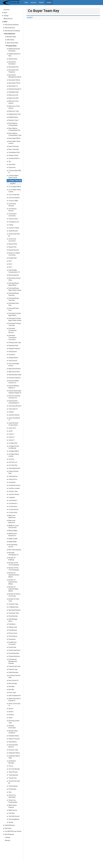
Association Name (14, 80)
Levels (10, 431)
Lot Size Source (13, 509)
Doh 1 (10, 261)
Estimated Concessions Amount (12, 330)
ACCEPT (13, 183)
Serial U (10, 708)
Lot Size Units (12, 512)
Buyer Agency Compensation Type (14, 134)
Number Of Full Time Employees (13, 564)
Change (6, 15)
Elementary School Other (14, 279)
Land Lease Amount (14, 406)
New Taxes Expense (14, 549)
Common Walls (13, 200)
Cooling (10, 225)
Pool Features (12, 636)
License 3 (11, 440)
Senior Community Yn (14, 704)
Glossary (7, 840)
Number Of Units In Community (14, 595)
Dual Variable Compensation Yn (14, 271)
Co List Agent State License (14, 190)
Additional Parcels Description (14, 50)
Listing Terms (12, 479)
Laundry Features (14, 415)
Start (26, 2)
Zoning (10, 822)
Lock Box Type (13, 491)
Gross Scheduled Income (13, 364)
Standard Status (13, 736)
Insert (5, 12)
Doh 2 (10, 264)
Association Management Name (14, 76)
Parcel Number (13, 616)
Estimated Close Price (13, 309)
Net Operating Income (12, 545)
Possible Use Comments (12, 643)
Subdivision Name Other (14, 757)
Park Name (11, 624)
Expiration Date (13, 345)
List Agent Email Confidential (13, 447)
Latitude (11, 412)
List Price (11, 459)
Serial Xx (11, 714)
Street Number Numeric (13, 746)
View (10, 792)
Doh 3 (10, 267)
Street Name (12, 742)
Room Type (12, 692)
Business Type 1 (13, 120)
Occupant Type (13, 604)
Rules (5, 21)
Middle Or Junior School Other (13, 526)
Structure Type (13, 750)
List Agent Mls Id (13, 451)
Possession (12, 639)
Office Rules (10, 40)
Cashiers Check (13, 155)
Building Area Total (14, 114)
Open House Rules (12, 43)
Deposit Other (12, 244)
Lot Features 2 (13, 503)
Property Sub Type (14, 666)
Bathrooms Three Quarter (14, 107)
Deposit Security (13, 250)
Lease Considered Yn (14, 419)
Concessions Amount (12, 210)
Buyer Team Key (13, 149)
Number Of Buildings (11, 559)
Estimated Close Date (13, 304)
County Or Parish (13, 228)
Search (41, 2)
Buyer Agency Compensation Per (14, 129)
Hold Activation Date (14, 374)
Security (33, 2)
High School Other (14, 371)
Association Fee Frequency (13, 71)
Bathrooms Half (13, 98)
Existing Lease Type (14, 342)
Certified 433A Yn (14, 158)
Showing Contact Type (13, 722)
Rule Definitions (10, 34)
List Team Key (12, 465)
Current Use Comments (12, 240)
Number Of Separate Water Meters (13, 589)
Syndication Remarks (12, 762)
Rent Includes (12, 683)
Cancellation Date (14, 152)
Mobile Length (12, 538)
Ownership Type (13, 613)
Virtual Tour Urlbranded (12, 796)
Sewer (10, 717)
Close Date (11, 164)
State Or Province (14, 739)
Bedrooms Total (13, 111)
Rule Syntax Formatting (12, 30)
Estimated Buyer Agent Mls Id (13, 284)
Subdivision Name (14, 753)
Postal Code (12, 647)
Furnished (11, 354)
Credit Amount (13, 231)
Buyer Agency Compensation (13, 124)
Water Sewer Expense (12, 806)
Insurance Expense (14, 377)
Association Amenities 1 (12, 63)
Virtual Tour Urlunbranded (12, 801)
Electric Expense (13, 275)
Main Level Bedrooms (11, 521)
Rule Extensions (10, 27)
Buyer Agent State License (14, 142)
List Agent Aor (13, 443)
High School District (14, 368)
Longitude (11, 497)
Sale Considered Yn (14, 695)
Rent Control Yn (13, 680)
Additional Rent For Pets (14, 55)
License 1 (11, 434)
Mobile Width (12, 541)
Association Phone (14, 83)
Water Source (12, 810)
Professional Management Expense (12, 661)
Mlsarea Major (13, 530)
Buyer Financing (13, 146)
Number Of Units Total (13, 600)
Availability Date (13, 92)
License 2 (11, 437)
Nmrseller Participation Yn (13, 554)
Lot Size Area (12, 506)
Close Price (11, 167)
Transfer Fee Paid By (14, 782)
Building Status (13, 117)
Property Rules (12, 46)
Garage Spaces (13, 357)
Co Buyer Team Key (14, 180)
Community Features (12, 204)
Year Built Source (13, 816)
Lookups (7, 837)
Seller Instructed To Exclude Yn (14, 699)
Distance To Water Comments (14, 254)
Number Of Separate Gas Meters (12, 582)
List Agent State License (13, 455)
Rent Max (11, 686)
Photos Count (12, 633)
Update (49, 2)
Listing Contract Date (13, 472)
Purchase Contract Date (14, 676)
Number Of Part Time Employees (13, 569)
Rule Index (8, 828)
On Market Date (13, 607)
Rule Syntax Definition (12, 24)
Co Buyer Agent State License (13, 176)
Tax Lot (10, 766)
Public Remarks (13, 672)
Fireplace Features (14, 348)
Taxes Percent (13, 772)
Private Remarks (13, 653)
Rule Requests (9, 834)
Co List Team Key (13, 194)
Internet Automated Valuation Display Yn (14, 392)
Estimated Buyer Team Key (13, 299)
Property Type (13, 669)
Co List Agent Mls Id (14, 186)
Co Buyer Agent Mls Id (14, 171)
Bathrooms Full (13, 95)
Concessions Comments (12, 215)
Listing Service (13, 476)
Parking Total (12, 627)
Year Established (13, 819)
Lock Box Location (14, 488)
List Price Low (12, 462)
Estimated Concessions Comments (12, 337)
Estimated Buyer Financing (13, 294)
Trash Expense (13, 786)
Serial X (10, 711)
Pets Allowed (12, 630)
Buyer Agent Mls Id (14, 138)
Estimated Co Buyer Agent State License (14, 319)
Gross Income (12, 360)
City (9, 161)
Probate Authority (14, 656)
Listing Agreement (14, 468)
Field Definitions (10, 825)
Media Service (8, 18)
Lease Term (12, 428)
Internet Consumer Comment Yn (14, 397)
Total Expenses (13, 775)
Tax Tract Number (14, 769)
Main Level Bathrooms (12, 516)
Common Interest (14, 197)
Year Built (11, 813)
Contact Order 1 (13, 219)
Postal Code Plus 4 (14, 650)
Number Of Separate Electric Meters (13, 575)
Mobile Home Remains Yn (12, 534)
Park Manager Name (12, 620)
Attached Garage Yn (14, 89)
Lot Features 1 (13, 500)
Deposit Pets (12, 247)
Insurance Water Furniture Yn (13, 382)
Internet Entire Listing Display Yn (13, 402)
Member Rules (11, 37)
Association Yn (13, 86)
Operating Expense (14, 610)
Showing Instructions (12, 727)
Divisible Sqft (12, 258)
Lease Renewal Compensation (13, 424)
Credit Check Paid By (14, 235)
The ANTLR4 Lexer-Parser (13, 831)
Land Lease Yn (13, 409)
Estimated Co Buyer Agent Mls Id (14, 314)
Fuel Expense (12, 351)
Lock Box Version (13, 494)
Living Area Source (14, 485)
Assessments (12, 59)
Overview (7, 9)
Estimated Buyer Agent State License (14, 289)
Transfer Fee (12, 778)
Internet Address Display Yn (13, 387)
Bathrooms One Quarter (13, 102)
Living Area (11, 482)
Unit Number (12, 789)
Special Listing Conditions (13, 732)
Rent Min (11, 689)
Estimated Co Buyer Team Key (14, 324)
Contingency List (13, 222)
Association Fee (13, 67)
